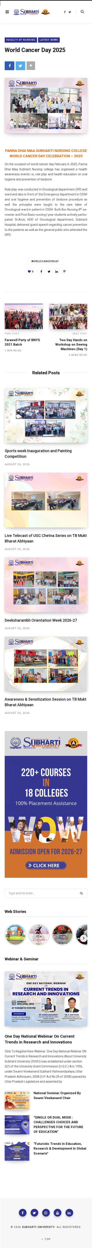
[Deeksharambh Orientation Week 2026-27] (46, 584)
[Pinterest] (64, 271)
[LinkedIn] (56, 271)
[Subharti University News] (31, 12)
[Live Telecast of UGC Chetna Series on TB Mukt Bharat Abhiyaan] (46, 500)
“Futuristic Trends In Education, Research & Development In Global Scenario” (60, 1148)
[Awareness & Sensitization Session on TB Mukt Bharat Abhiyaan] (46, 664)
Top (47, 1239)
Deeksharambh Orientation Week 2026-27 (41, 620)
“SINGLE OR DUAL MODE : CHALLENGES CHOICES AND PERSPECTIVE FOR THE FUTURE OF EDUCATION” (58, 1125)
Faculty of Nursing (20, 40)
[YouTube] (57, 1213)
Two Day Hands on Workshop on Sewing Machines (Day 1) (71, 344)
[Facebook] (23, 1213)
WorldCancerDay (45, 261)
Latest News (49, 40)
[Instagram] (46, 1213)
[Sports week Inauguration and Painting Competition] (46, 415)
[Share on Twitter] (20, 65)
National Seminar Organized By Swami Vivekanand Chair (57, 1095)
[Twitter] (34, 1213)
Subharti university (38, 1227)
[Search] (80, 11)
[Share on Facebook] (9, 65)
